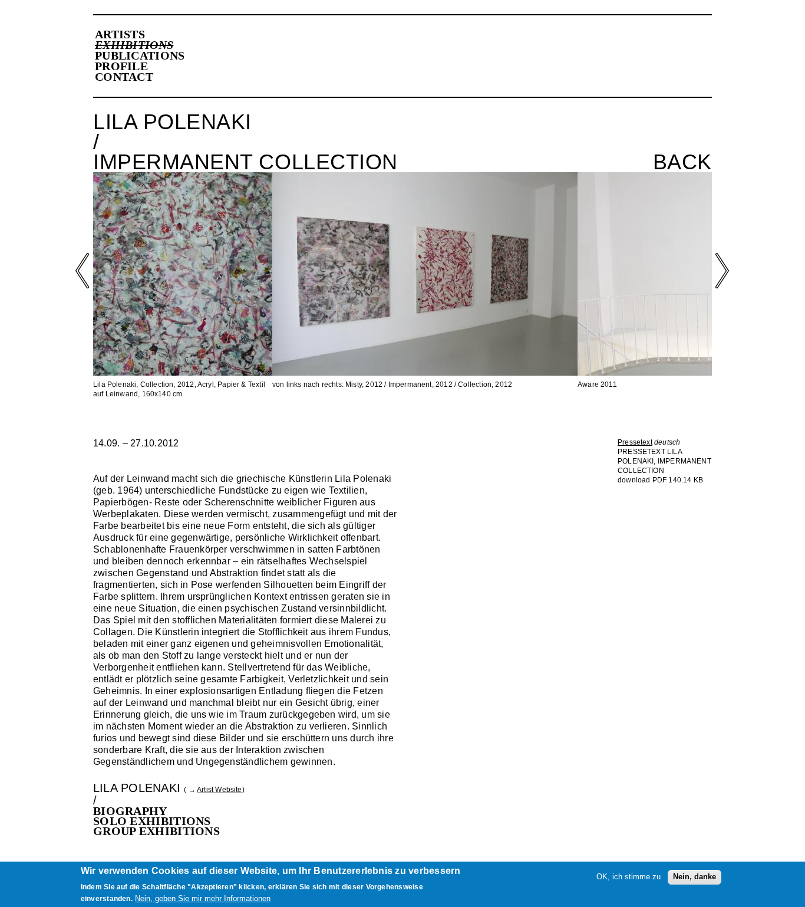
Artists (120, 34)
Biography (130, 810)
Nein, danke (694, 876)
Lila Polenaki (136, 787)
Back (682, 162)
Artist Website (219, 790)
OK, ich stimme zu (628, 876)
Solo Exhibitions (152, 820)
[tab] (245, 811)
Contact (124, 76)
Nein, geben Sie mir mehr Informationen (202, 898)
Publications (140, 55)
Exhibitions (134, 44)
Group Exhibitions (156, 830)
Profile (121, 66)
